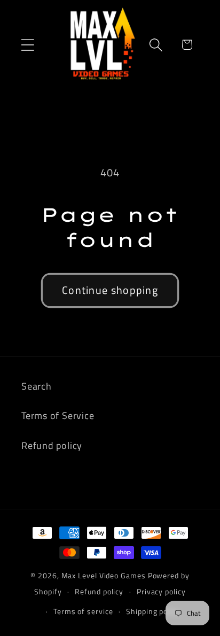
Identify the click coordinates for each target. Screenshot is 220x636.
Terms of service (83, 611)
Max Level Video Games (103, 575)
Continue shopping (110, 290)
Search (36, 385)
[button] (27, 44)
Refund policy (51, 445)
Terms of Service (57, 415)
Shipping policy (153, 611)
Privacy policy (161, 592)
